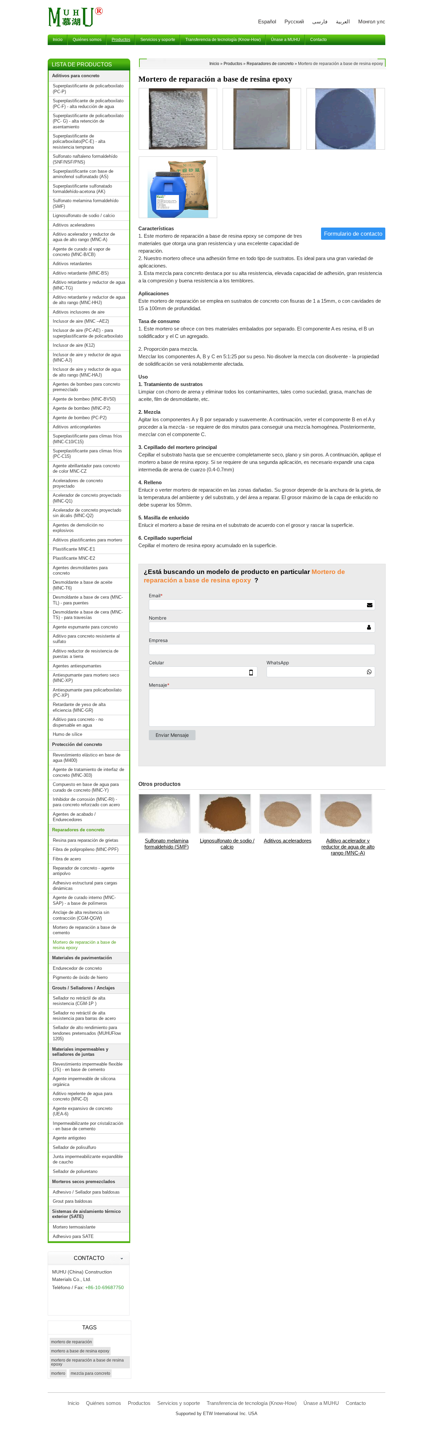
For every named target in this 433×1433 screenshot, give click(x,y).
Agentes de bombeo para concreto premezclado (86, 387)
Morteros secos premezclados (83, 1181)
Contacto (89, 1258)
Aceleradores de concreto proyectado (78, 483)
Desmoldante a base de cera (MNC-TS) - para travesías (88, 614)
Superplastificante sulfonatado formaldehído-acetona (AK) (82, 189)
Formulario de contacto (353, 233)
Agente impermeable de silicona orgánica (84, 1081)
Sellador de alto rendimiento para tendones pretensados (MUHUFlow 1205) (87, 1033)
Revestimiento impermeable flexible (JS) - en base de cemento (87, 1067)
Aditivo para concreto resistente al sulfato (86, 639)
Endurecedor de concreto (77, 968)
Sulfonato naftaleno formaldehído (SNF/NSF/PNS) (85, 159)
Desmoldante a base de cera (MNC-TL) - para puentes (88, 600)
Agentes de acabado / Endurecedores (74, 817)
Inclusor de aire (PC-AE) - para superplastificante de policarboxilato (88, 333)
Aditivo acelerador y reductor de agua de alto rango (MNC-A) (347, 847)
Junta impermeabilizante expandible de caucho (88, 1159)
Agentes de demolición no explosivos (78, 527)
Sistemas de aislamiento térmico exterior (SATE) (86, 1214)
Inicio (214, 63)
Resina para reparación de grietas (85, 840)
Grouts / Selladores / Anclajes (83, 987)
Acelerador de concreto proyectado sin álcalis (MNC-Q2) (87, 513)
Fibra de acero (67, 858)
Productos (233, 63)
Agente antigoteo (69, 1137)
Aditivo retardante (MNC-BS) (81, 273)
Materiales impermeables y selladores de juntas (80, 1052)
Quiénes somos (103, 1403)
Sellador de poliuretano (75, 1171)
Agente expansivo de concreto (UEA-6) (82, 1111)
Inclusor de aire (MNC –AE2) (81, 321)
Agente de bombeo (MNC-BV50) (84, 399)
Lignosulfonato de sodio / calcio (227, 844)
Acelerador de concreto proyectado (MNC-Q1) (87, 498)
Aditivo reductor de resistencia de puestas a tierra (85, 653)
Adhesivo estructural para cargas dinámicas (85, 885)
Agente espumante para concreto (85, 626)
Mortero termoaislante (74, 1226)
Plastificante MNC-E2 (74, 558)
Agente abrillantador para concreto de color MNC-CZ (86, 468)
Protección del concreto (77, 744)
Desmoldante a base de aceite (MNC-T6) (82, 585)
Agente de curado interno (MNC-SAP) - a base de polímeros (84, 900)
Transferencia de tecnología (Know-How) (252, 1403)
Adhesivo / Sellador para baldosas (86, 1192)
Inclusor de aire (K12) (74, 345)
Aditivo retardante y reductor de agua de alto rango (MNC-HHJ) (89, 300)
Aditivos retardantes (72, 263)
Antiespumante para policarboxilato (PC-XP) (87, 692)
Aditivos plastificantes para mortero (87, 539)
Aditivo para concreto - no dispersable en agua (78, 722)
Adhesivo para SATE (73, 1236)
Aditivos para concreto (75, 75)
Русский (294, 21)
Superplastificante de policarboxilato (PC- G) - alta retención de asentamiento (88, 121)
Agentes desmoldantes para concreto (80, 570)
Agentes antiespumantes (77, 665)
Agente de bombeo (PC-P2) (80, 417)
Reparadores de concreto (270, 63)
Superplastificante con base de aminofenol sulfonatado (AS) (83, 174)
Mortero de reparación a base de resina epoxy (84, 945)
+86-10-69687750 (104, 1287)
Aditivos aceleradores (288, 840)
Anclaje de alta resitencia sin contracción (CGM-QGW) (81, 915)
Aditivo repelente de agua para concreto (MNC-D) (82, 1096)
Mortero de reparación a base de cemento (84, 930)
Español (267, 21)
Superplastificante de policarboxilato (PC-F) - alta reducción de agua (88, 103)
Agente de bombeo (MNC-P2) (81, 408)
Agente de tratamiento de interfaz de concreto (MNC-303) (88, 772)
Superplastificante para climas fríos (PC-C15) (87, 453)
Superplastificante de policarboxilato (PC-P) (88, 88)
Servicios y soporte (178, 1403)
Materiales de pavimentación (82, 957)
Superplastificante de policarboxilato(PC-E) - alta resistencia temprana (79, 141)
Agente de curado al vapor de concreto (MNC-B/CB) (81, 252)
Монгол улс (371, 21)
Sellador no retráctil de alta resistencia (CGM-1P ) (79, 1001)
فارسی (319, 21)
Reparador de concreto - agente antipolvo (83, 870)
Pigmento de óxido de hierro (80, 977)
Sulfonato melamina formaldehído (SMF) (166, 844)
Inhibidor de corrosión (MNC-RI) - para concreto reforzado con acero (86, 802)
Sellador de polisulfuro (74, 1147)
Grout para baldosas (72, 1201)
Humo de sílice (67, 734)
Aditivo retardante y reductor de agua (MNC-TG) (89, 285)
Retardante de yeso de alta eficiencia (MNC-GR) (79, 707)
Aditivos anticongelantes (77, 426)
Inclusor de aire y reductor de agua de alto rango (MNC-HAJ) (87, 372)
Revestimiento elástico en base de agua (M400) (86, 757)
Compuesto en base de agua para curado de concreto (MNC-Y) (86, 787)
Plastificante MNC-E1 (74, 549)
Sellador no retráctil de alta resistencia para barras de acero (84, 1015)
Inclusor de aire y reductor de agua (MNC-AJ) (87, 357)
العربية (343, 21)
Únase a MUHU (321, 1403)
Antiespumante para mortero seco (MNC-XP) (86, 677)
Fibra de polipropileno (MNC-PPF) (85, 849)
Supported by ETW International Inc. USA (216, 1413)
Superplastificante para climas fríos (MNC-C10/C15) (87, 438)
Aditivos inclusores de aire (79, 312)
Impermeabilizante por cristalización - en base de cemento (88, 1126)
